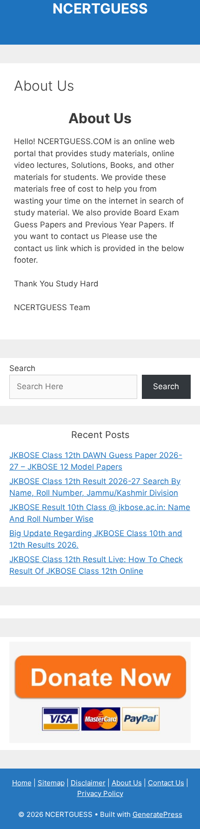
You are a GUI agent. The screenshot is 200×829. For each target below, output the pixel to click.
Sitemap (51, 782)
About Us (127, 782)
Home (22, 782)
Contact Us (166, 782)
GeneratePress (157, 814)
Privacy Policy (100, 793)
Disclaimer (88, 782)
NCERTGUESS (100, 8)
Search (22, 368)
